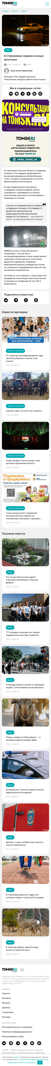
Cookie (16, 1057)
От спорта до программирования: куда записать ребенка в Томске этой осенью (24, 358)
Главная (5, 11)
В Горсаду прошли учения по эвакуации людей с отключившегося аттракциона (25, 686)
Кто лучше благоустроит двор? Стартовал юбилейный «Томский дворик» (22, 580)
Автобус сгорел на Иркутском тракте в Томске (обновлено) (24, 843)
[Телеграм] (23, 94)
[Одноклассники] (28, 94)
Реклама (6, 1017)
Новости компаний (15, 351)
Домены (6, 1007)
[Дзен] (34, 94)
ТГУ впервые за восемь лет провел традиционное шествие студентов (23, 633)
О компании (7, 1012)
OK (40, 1063)
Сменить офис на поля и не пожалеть (24, 411)
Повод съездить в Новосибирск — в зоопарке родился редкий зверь (23, 738)
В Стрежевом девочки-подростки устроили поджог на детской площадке (25, 896)
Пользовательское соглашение (17, 1027)
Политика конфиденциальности (17, 1032)
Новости (14, 11)
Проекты (6, 1003)
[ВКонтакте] (11, 94)
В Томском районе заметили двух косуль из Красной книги (22, 948)
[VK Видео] (17, 94)
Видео (24, 11)
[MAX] (40, 94)
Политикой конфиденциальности (33, 1059)
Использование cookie (13, 1036)
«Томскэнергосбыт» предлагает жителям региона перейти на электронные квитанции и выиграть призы (23, 516)
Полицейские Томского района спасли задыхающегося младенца (25, 791)
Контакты (6, 998)
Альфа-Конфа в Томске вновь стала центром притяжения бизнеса (23, 462)
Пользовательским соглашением (21, 1063)
